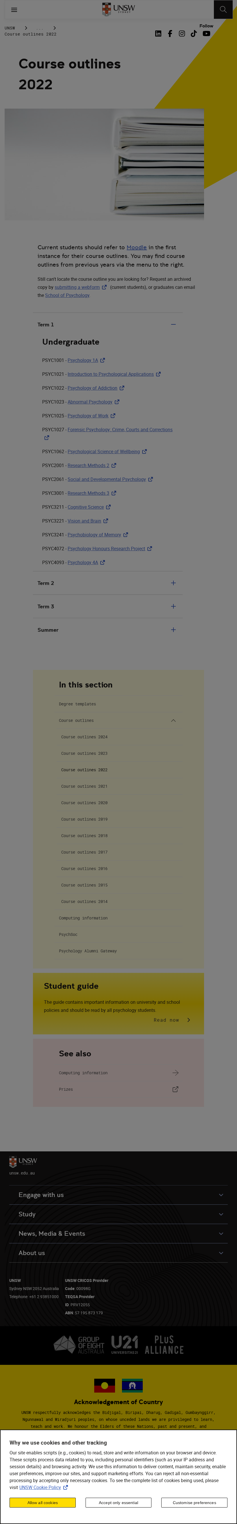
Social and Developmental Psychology (111, 479)
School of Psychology (67, 295)
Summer (48, 630)
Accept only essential (118, 1502)
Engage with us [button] (41, 1194)
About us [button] (31, 1253)
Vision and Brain (89, 521)
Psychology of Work (93, 415)
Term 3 (46, 606)
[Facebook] (170, 33)
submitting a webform (82, 287)
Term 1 (46, 324)
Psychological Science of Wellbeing (108, 451)
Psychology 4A (87, 562)
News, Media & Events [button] (51, 1233)
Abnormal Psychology (95, 402)
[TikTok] (193, 33)
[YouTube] (205, 33)
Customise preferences (194, 1502)
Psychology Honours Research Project (111, 548)
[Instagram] (182, 33)
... (40, 28)
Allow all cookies (42, 1502)
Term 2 (46, 583)
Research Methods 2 (93, 465)
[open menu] (14, 9)
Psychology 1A (87, 360)
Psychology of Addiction (97, 388)
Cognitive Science (90, 507)
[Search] (223, 9)
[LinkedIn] (159, 33)
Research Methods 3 (93, 493)
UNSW (10, 28)
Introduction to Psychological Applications (115, 374)
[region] (118, 1477)
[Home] (118, 9)
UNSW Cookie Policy (44, 1487)
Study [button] (27, 1214)
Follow (206, 26)
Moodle (137, 247)
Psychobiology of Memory (99, 534)
